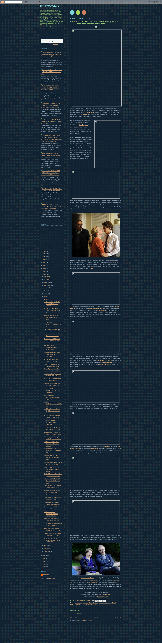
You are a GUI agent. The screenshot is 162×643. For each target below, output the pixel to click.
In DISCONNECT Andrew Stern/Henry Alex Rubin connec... (51, 443)
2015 (44, 268)
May (45, 296)
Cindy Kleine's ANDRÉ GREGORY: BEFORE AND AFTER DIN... (52, 540)
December (47, 276)
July (45, 291)
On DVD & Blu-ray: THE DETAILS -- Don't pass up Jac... (52, 324)
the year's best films (91, 604)
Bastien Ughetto (104, 364)
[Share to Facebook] (102, 601)
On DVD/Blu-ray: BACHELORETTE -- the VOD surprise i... (52, 390)
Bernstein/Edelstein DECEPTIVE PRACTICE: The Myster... (52, 422)
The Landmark (92, 582)
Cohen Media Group (87, 578)
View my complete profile (48, 578)
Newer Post (73, 617)
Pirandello (106, 446)
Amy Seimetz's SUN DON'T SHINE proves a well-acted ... (52, 340)
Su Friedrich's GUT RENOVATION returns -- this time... (52, 397)
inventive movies (80, 604)
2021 (44, 251)
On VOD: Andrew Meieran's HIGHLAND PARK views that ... (52, 480)
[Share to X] (100, 601)
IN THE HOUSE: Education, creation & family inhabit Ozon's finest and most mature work (97, 23)
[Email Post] (92, 600)
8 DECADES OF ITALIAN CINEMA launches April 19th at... (53, 404)
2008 (44, 567)
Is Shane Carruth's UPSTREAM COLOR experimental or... (51, 513)
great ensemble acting (105, 603)
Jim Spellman (106, 594)
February (47, 548)
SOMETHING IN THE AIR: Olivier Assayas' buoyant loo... (52, 310)
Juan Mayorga (83, 125)
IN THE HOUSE (82, 114)
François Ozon (89, 112)
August (46, 288)
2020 (44, 254)
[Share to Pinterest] (105, 601)
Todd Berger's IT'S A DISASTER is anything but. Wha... (52, 450)
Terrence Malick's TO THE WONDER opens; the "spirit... (51, 469)
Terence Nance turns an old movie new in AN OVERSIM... (52, 354)
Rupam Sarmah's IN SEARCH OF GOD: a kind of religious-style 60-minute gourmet (51, 155)
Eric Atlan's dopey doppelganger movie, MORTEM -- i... (51, 347)
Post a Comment (77, 613)
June (45, 293)
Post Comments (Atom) (85, 620)
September (47, 285)
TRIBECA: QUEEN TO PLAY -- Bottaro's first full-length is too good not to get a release (51, 121)
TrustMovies (80, 600)
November (47, 279)
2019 (44, 257)
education (85, 603)
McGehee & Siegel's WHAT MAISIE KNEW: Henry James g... (52, 303)
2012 (44, 555)
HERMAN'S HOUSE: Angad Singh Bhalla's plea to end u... (52, 410)
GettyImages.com (102, 596)
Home (96, 617)
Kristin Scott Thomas (95, 308)
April (45, 299)
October (46, 282)
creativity (79, 603)
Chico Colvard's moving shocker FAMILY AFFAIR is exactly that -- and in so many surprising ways (50, 105)
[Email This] (96, 601)
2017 (44, 262)
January (46, 551)
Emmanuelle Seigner (103, 360)
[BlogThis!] (98, 601)
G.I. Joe (90, 268)
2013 (44, 274)
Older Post (118, 617)
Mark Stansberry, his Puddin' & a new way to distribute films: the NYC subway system (50, 87)
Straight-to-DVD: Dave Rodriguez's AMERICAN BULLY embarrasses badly (51, 71)
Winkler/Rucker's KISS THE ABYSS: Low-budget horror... (52, 492)
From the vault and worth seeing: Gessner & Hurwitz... (51, 317)
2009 (44, 564)
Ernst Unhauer (101, 310)
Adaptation (94, 448)
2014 (44, 271)
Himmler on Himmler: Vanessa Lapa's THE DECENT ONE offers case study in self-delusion (51, 206)
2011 (44, 558)
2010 (44, 561)
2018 (44, 259)
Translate (55, 44)
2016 (44, 265)
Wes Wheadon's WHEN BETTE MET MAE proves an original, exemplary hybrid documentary (50, 173)
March (46, 545)
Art (75, 603)
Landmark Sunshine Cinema (97, 580)
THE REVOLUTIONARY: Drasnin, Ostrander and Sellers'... (51, 457)
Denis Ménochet (107, 362)
